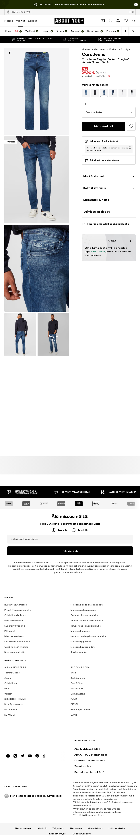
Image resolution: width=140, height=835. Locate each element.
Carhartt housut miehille (84, 615)
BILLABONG (10, 709)
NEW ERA (9, 714)
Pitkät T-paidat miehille (17, 610)
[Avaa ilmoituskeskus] (118, 21)
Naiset (8, 20)
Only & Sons (77, 683)
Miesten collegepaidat (83, 610)
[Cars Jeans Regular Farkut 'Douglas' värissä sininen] (36, 268)
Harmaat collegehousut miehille (88, 636)
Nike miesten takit (14, 652)
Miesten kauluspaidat (83, 646)
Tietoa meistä (23, 828)
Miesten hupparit (80, 631)
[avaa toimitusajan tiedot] (130, 147)
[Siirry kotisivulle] (24, 742)
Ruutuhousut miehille (16, 604)
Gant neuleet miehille (16, 646)
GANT (74, 714)
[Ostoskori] (133, 21)
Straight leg (128, 49)
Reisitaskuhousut (13, 620)
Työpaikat (58, 828)
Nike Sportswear (13, 704)
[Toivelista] (126, 21)
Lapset (32, 20)
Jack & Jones (78, 678)
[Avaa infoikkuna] (136, 4)
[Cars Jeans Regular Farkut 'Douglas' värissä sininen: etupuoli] (36, 91)
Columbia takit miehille (17, 641)
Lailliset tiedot (117, 828)
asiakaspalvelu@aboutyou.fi (45, 569)
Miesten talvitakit (14, 636)
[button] (109, 112)
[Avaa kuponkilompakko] (103, 21)
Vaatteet (100, 49)
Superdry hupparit (14, 625)
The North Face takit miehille (87, 620)
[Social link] (8, 756)
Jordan (8, 678)
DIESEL (74, 704)
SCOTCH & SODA (80, 667)
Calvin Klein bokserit (15, 615)
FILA (6, 688)
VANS (74, 672)
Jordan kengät (79, 652)
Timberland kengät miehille (86, 625)
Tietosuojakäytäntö (19, 565)
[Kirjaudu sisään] (110, 21)
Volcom (8, 693)
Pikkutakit (9, 631)
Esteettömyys (57, 833)
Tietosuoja (76, 828)
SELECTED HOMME (15, 699)
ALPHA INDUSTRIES (15, 667)
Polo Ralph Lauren (80, 709)
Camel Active (78, 693)
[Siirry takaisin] (9, 53)
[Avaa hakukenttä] (132, 31)
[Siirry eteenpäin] (125, 31)
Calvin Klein (10, 683)
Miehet (20, 20)
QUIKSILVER (77, 688)
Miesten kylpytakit (81, 641)
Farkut (113, 49)
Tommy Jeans (12, 672)
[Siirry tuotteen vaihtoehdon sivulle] (86, 93)
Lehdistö (41, 828)
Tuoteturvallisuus (81, 833)
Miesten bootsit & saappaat (87, 604)
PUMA (74, 699)
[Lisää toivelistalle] (131, 126)
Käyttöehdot (95, 828)
